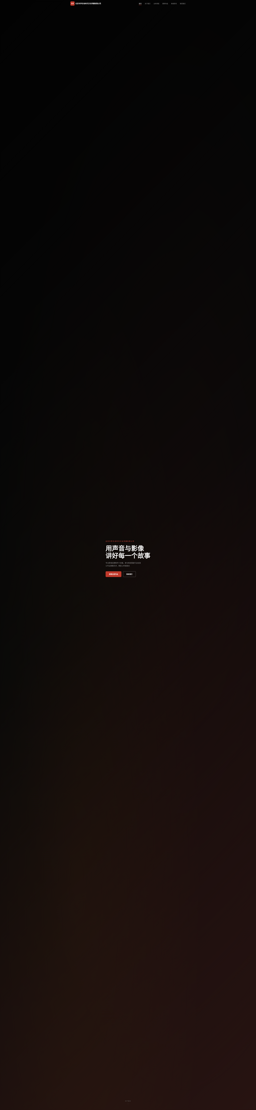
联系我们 (183, 3)
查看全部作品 (113, 574)
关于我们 (147, 3)
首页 (140, 3)
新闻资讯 (174, 3)
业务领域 (156, 3)
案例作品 (165, 3)
